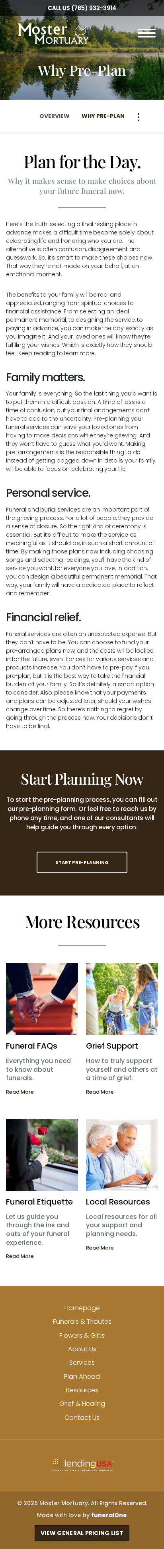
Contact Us (82, 1417)
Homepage (82, 1308)
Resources (82, 1390)
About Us (82, 1349)
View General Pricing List (82, 1533)
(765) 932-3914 (93, 8)
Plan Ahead (82, 1376)
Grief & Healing (82, 1403)
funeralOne (109, 1515)
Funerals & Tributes (82, 1321)
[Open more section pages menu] (138, 117)
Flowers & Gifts (82, 1335)
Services (82, 1362)
